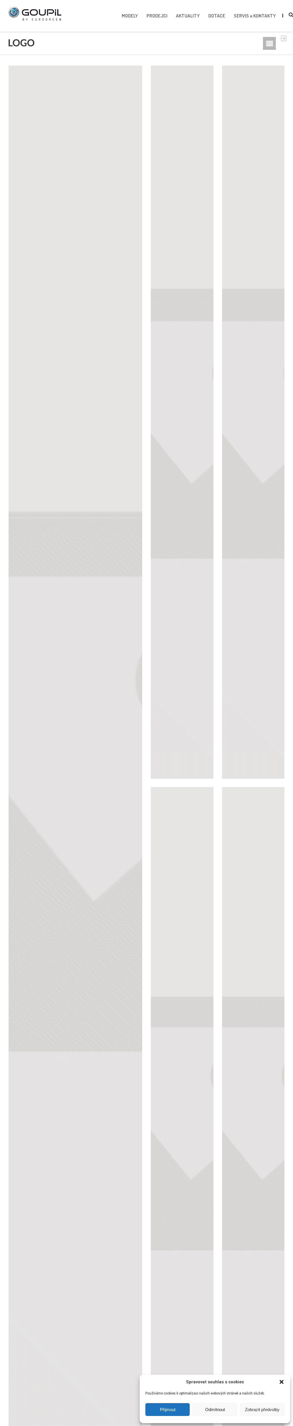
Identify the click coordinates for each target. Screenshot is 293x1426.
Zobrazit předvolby (262, 1409)
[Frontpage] (21, 42)
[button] (281, 1382)
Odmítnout (215, 1409)
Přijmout (167, 1409)
